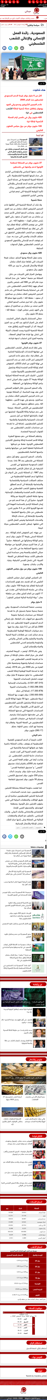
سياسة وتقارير (33, 25)
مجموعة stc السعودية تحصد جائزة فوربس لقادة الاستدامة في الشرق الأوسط (16, 893)
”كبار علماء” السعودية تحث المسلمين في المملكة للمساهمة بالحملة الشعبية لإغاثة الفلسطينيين (17, 968)
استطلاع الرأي (36, 1343)
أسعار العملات (35, 1201)
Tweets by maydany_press (36, 1375)
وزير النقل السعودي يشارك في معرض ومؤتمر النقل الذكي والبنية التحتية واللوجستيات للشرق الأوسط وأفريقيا (16, 152)
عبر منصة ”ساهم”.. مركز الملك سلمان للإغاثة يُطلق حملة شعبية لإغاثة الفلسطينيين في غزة (18, 957)
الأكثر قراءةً (37, 1136)
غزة (27, 112)
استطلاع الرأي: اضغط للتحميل (36, 1348)
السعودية (23, 139)
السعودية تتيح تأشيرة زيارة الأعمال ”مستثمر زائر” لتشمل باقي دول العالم (18, 872)
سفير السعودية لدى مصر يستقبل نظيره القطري (17, 935)
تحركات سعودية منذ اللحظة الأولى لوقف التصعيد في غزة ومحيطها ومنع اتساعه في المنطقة (16, 947)
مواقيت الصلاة (35, 1308)
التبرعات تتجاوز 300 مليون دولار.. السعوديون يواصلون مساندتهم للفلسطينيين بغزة (20, 916)
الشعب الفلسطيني (27, 827)
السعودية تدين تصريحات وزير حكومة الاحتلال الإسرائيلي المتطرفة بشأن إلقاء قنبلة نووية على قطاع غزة (18, 853)
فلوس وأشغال (35, 1059)
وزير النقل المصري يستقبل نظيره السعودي (16, 923)
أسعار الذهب (36, 1246)
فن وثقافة (37, 984)
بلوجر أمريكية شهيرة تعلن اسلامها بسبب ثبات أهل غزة (17, 883)
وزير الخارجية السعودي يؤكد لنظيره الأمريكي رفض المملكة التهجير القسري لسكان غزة (18, 905)
